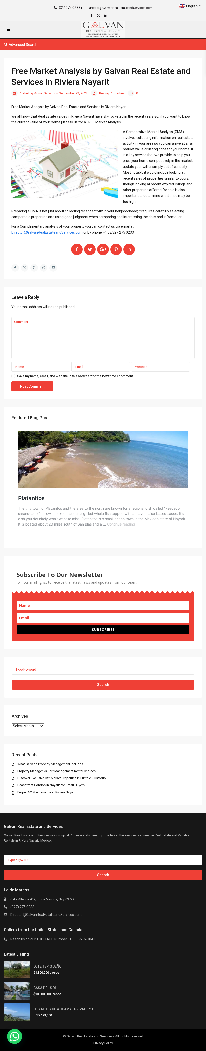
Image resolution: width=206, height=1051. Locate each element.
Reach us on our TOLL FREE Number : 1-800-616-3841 (52, 939)
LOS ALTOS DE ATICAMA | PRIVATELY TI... (65, 1009)
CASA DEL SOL (45, 988)
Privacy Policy (103, 1043)
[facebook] (92, 15)
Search (103, 685)
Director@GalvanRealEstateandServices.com (46, 915)
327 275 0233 (69, 8)
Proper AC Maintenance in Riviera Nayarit (46, 792)
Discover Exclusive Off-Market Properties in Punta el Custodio (61, 778)
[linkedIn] (106, 15)
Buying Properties (112, 93)
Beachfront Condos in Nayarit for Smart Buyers (51, 785)
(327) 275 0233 (22, 907)
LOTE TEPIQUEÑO (47, 966)
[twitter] (99, 15)
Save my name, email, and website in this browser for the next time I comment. (75, 376)
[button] (14, 1036)
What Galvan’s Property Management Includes (50, 764)
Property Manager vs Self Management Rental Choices (56, 771)
